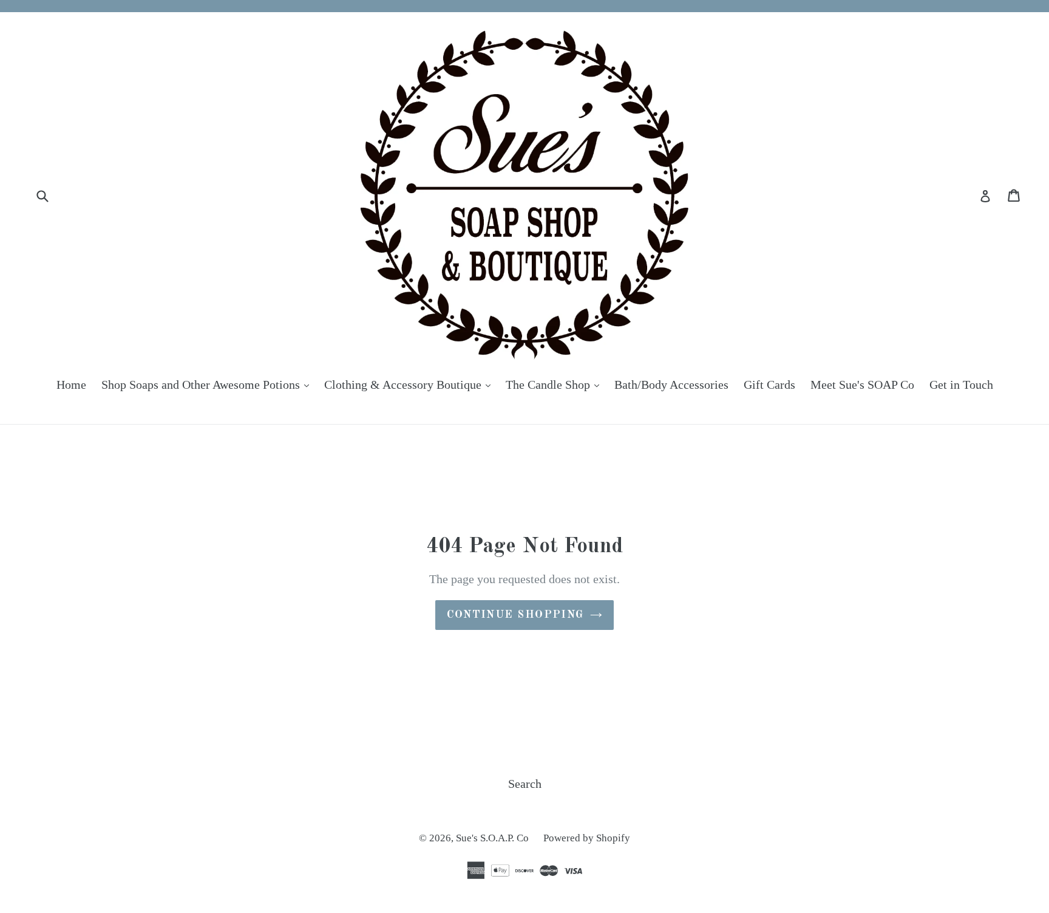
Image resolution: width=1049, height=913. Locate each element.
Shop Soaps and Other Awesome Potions (208, 384)
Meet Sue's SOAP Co (862, 384)
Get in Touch (961, 384)
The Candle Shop (555, 384)
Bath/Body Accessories (671, 384)
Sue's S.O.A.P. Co (493, 838)
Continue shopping (515, 614)
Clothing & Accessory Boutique (410, 384)
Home (71, 384)
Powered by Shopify (586, 838)
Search (524, 783)
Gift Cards (769, 384)
